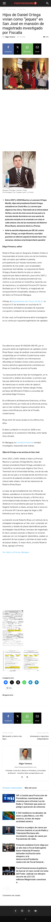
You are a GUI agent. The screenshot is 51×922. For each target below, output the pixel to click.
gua (27, 552)
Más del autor (31, 788)
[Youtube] (35, 910)
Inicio (4, 9)
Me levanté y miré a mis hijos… (12, 737)
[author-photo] (25, 760)
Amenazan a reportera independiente (39, 737)
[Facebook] (23, 777)
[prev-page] (4, 888)
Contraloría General (25, 442)
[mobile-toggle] (4, 3)
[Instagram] (22, 910)
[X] (28, 777)
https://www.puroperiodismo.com (25, 767)
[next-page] (8, 888)
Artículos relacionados (12, 788)
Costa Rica (22, 9)
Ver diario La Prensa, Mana (14, 552)
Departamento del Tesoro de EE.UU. (28, 301)
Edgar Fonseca (10, 37)
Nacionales (12, 9)
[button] (47, 3)
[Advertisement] (25, 118)
